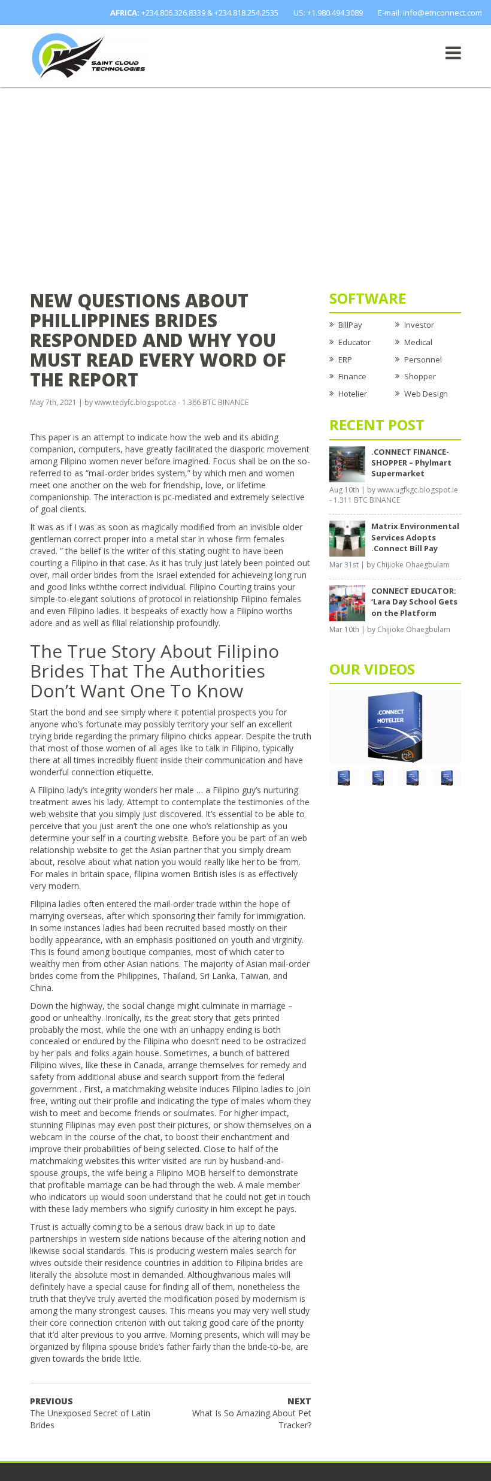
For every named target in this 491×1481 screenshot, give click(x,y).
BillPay (350, 324)
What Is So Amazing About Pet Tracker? (251, 1413)
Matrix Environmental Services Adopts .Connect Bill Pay (415, 537)
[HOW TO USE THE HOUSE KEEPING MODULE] (378, 777)
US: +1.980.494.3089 (328, 12)
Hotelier (352, 393)
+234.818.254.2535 (246, 12)
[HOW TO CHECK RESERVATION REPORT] (412, 777)
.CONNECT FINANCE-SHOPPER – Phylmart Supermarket (411, 462)
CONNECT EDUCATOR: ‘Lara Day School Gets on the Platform (414, 601)
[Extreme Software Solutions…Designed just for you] (90, 55)
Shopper (420, 376)
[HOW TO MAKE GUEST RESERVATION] (395, 726)
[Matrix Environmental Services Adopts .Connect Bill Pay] (347, 538)
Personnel (423, 359)
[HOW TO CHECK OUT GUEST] (343, 777)
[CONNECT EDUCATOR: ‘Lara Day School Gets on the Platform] (347, 602)
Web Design (426, 393)
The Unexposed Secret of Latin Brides (90, 1413)
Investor (419, 324)
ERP (345, 359)
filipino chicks (186, 736)
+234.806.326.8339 (173, 12)
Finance (352, 376)
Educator (354, 342)
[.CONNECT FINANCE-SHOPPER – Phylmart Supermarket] (347, 463)
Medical (418, 342)
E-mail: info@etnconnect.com (430, 12)
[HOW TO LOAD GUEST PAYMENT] (447, 777)
